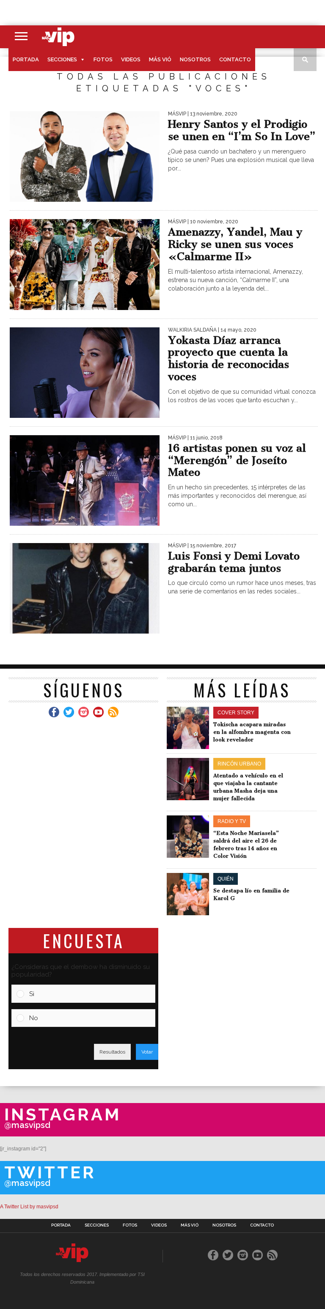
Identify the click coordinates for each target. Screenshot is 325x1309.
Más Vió (160, 59)
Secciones (62, 59)
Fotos (103, 59)
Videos (130, 59)
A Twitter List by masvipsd (29, 1207)
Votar (147, 1052)
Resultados (112, 1052)
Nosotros (195, 59)
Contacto (235, 59)
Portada (26, 59)
